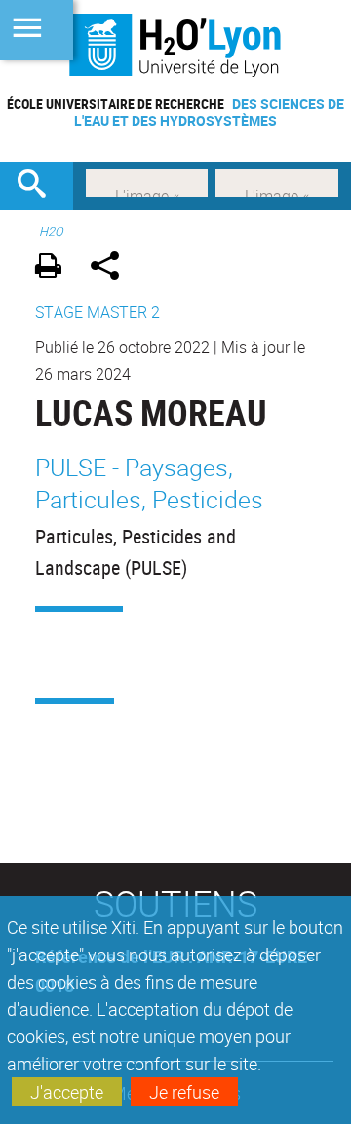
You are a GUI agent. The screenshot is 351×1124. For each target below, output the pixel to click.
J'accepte (66, 1092)
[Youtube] (276, 181)
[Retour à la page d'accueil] (175, 45)
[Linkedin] (147, 181)
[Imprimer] (55, 268)
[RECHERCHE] (39, 186)
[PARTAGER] (112, 268)
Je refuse (184, 1092)
